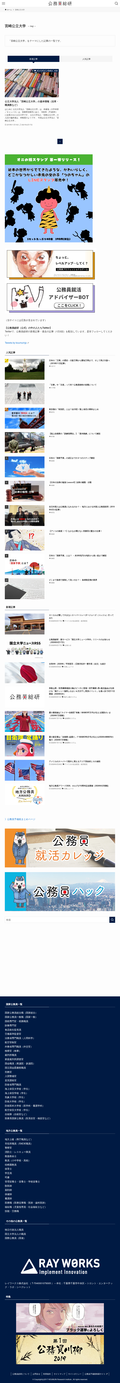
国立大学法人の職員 (15, 1234)
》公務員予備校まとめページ (20, 819)
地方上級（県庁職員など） (19, 1139)
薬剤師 (8, 1190)
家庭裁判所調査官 (14, 1059)
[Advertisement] (60, 965)
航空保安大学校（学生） (18, 1110)
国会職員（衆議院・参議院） (20, 1063)
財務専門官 (11, 1025)
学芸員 (8, 1173)
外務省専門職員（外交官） (19, 1046)
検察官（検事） (13, 1050)
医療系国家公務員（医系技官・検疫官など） (28, 1118)
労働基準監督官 (13, 1033)
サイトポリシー (75, 1373)
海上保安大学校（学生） (18, 1088)
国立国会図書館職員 (15, 1067)
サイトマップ (59, 1373)
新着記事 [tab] (33, 58)
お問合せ (36, 1373)
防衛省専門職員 (13, 1084)
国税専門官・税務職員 (16, 1021)
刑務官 (8, 1072)
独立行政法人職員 (14, 1229)
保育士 (8, 1168)
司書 (7, 1177)
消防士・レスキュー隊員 (18, 1152)
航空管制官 (11, 1042)
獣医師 (8, 1185)
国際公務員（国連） (15, 1238)
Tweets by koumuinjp (16, 342)
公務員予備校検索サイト (95, 1373)
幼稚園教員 (11, 1164)
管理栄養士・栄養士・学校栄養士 (22, 1181)
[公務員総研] (60, 3)
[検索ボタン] (116, 3)
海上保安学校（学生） (16, 1093)
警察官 (8, 1147)
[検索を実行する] (112, 920)
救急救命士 (11, 1156)
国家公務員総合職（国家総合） (21, 1012)
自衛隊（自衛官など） (16, 1114)
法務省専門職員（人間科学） (20, 1038)
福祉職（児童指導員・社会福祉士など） (26, 1207)
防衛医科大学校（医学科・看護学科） (25, 1105)
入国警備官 (11, 1076)
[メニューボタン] (3, 3)
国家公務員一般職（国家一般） (21, 1017)
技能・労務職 (12, 1211)
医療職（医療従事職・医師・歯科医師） (26, 1202)
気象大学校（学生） (15, 1097)
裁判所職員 (11, 1055)
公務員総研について (21, 1373)
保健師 (8, 1194)
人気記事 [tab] (86, 58)
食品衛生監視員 (13, 1029)
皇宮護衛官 (11, 1080)
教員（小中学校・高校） (18, 1160)
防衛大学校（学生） (15, 1101)
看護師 (8, 1198)
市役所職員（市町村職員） (19, 1143)
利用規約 (47, 1373)
